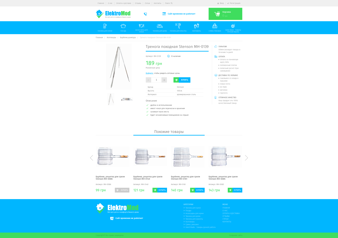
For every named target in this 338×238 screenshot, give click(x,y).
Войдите (149, 73)
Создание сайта (235, 235)
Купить (184, 79)
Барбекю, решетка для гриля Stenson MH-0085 (223, 178)
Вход (222, 3)
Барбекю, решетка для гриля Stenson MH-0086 (110, 178)
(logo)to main (113, 14)
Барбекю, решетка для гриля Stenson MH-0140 (147, 178)
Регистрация (235, 3)
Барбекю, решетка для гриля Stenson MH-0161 (185, 178)
